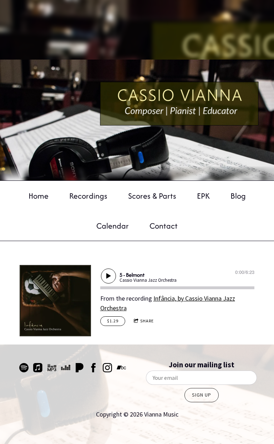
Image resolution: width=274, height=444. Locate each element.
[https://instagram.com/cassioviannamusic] (107, 369)
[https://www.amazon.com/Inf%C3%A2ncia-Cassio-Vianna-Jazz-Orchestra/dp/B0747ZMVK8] (51, 369)
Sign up (201, 395)
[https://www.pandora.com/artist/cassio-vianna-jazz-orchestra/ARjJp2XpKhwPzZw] (79, 369)
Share (147, 320)
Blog (238, 195)
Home (39, 195)
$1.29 (112, 320)
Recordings (88, 195)
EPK (203, 195)
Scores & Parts (152, 195)
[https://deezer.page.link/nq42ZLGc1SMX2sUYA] (65, 369)
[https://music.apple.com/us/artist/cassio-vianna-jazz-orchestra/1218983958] (37, 369)
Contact (163, 225)
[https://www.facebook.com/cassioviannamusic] (93, 369)
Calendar (112, 225)
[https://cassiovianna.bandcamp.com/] (121, 369)
